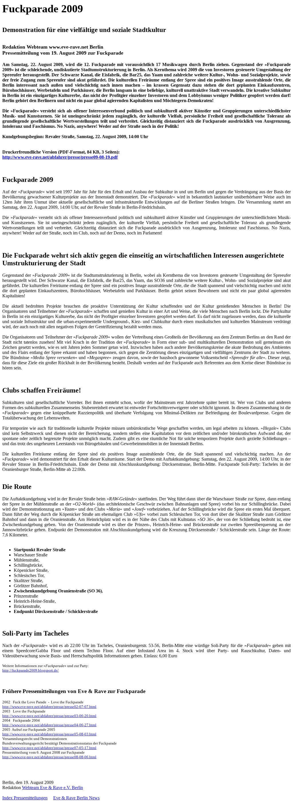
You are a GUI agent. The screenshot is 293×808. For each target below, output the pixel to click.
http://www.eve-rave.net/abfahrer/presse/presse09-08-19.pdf (60, 157)
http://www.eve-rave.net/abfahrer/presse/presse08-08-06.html (49, 757)
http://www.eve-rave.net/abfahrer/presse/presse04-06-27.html (49, 725)
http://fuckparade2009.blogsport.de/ (30, 670)
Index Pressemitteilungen (24, 797)
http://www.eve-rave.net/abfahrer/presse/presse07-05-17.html (49, 748)
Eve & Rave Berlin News (76, 797)
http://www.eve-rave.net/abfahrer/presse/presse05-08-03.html (49, 734)
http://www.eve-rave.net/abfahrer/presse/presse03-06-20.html (49, 716)
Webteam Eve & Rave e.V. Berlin (52, 787)
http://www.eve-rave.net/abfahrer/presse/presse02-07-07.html (49, 706)
